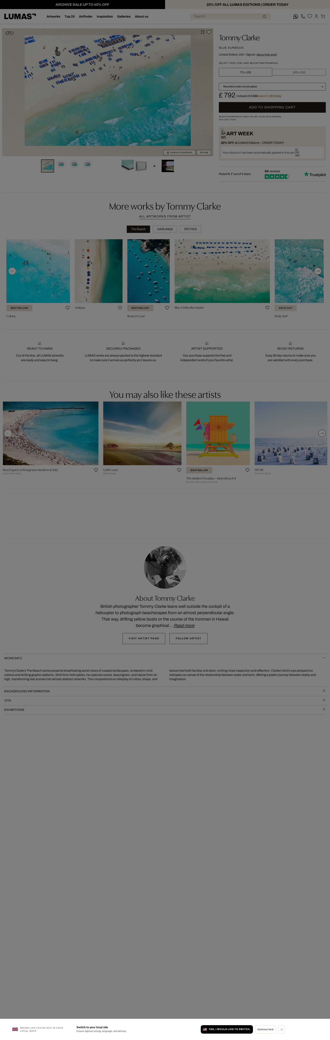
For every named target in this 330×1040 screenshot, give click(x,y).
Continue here (265, 1029)
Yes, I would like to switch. (229, 1029)
